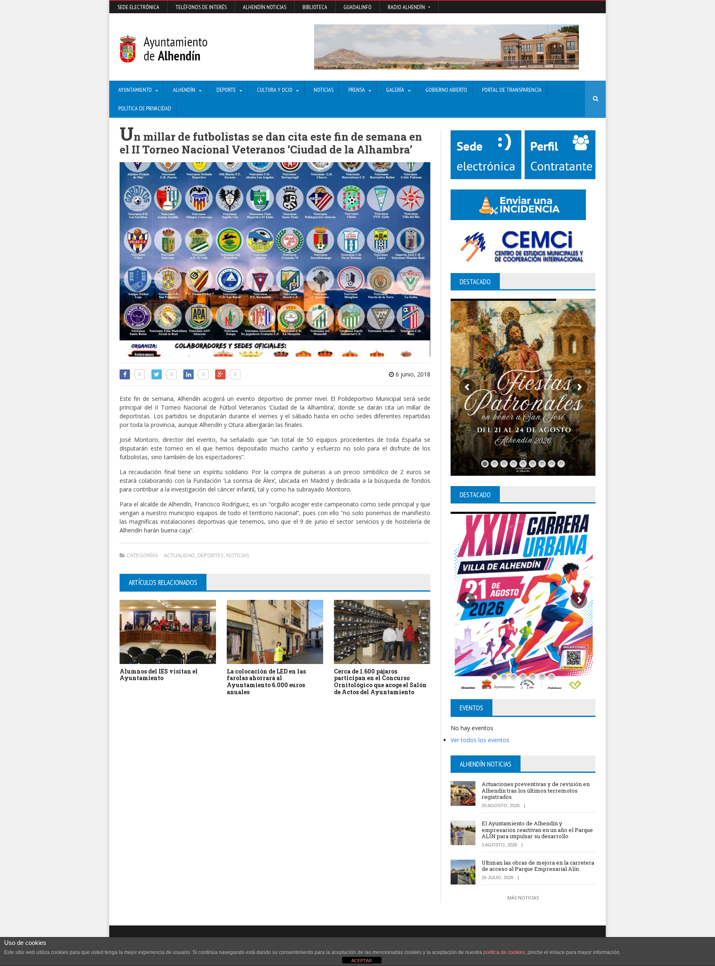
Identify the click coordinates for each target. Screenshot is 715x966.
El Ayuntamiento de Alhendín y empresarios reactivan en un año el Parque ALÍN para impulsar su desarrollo (537, 830)
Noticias (324, 89)
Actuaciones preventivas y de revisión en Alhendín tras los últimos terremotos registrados (536, 790)
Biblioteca (314, 7)
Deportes (210, 555)
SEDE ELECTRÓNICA (138, 7)
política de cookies (504, 952)
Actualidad (179, 555)
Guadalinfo (357, 7)
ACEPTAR (361, 960)
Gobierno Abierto (446, 89)
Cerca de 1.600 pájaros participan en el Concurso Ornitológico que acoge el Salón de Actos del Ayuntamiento (380, 681)
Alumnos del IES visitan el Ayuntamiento (159, 674)
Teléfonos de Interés (201, 7)
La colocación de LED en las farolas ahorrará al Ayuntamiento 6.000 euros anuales (266, 681)
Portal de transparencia (512, 89)
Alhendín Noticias (264, 7)
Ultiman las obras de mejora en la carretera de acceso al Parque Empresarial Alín (538, 866)
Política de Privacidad (144, 108)
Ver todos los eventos (480, 740)
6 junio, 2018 (412, 374)
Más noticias (523, 897)
